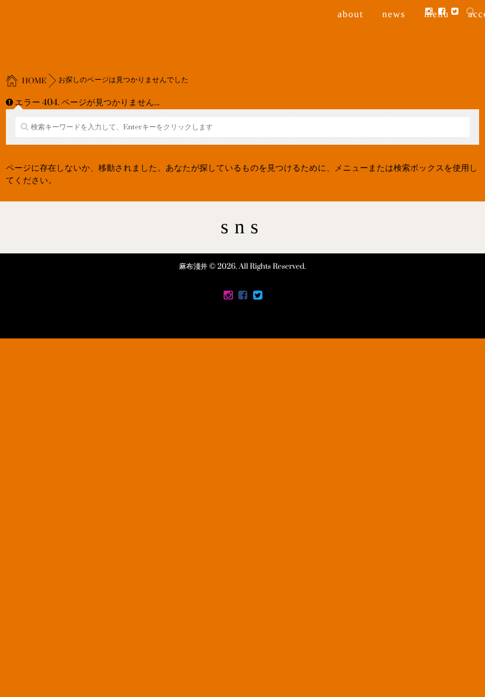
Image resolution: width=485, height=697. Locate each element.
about (351, 14)
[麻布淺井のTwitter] (454, 12)
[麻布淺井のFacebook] (441, 12)
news (393, 14)
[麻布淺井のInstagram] (428, 12)
